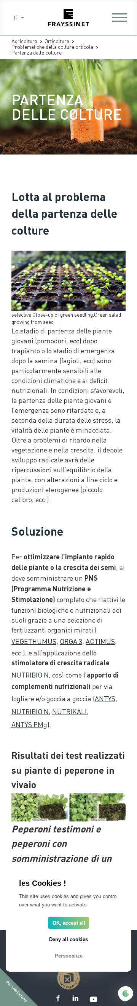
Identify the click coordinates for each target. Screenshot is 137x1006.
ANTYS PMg (29, 724)
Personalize (69, 956)
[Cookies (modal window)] (125, 994)
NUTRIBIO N (30, 674)
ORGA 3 (71, 641)
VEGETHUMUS (33, 641)
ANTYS (105, 698)
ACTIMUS (100, 641)
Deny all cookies (68, 939)
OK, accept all (69, 923)
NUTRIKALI (69, 711)
